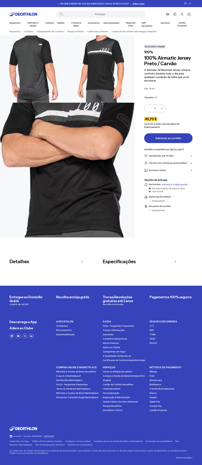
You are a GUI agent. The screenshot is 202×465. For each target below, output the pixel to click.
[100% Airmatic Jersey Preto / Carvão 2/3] (33, 69)
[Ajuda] (174, 14)
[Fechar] (190, 3)
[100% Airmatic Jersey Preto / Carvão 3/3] (67, 170)
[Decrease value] (147, 108)
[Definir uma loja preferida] (167, 14)
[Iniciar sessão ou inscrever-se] (181, 14)
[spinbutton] (154, 108)
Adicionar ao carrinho (168, 138)
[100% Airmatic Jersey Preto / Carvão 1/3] (101, 69)
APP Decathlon (147, 24)
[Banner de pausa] (185, 3)
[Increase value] (161, 108)
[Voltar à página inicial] (23, 14)
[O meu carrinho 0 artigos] (189, 14)
